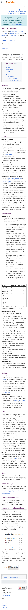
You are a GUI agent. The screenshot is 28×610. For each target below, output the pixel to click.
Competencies (5, 493)
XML (16, 458)
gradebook (6, 392)
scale (4, 379)
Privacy (3, 600)
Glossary (5, 577)
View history (23, 13)
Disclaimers (4, 605)
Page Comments (22, 11)
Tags (14, 492)
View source (13, 13)
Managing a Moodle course (17, 33)
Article (12, 11)
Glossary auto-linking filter (14, 178)
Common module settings (8, 490)
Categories (5, 576)
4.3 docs (22, 10)
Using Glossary (5, 46)
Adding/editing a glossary (16, 31)
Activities (4, 35)
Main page (4, 33)
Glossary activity (13, 35)
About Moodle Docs (6, 603)
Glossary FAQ (4, 48)
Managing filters (8, 181)
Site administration (15, 577)
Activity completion (19, 400)
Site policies (8, 154)
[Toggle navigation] (2, 2)
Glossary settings (17, 24)
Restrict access (10, 402)
